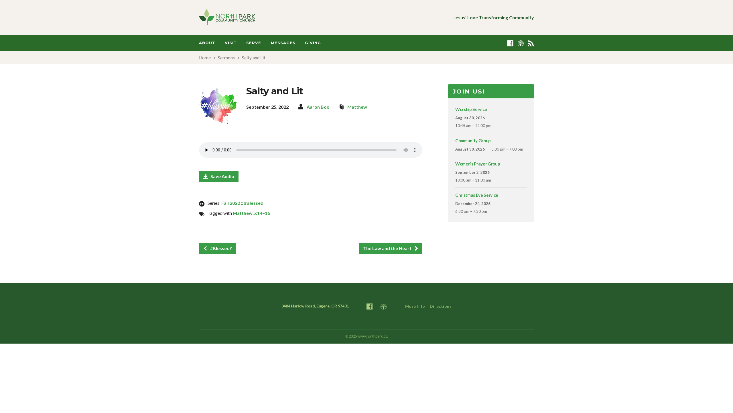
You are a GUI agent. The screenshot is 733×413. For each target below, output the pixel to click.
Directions (441, 306)
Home (205, 57)
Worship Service (471, 109)
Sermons (226, 57)
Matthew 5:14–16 (251, 213)
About (207, 43)
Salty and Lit (253, 57)
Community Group (473, 140)
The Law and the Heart (387, 248)
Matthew (357, 107)
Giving (313, 43)
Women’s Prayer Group (477, 163)
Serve (253, 43)
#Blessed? (220, 248)
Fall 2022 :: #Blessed (242, 203)
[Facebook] (510, 43)
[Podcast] (521, 43)
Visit (231, 43)
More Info (415, 306)
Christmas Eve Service (476, 195)
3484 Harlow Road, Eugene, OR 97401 (315, 305)
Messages (283, 43)
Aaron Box (318, 107)
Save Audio (222, 176)
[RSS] (531, 43)
